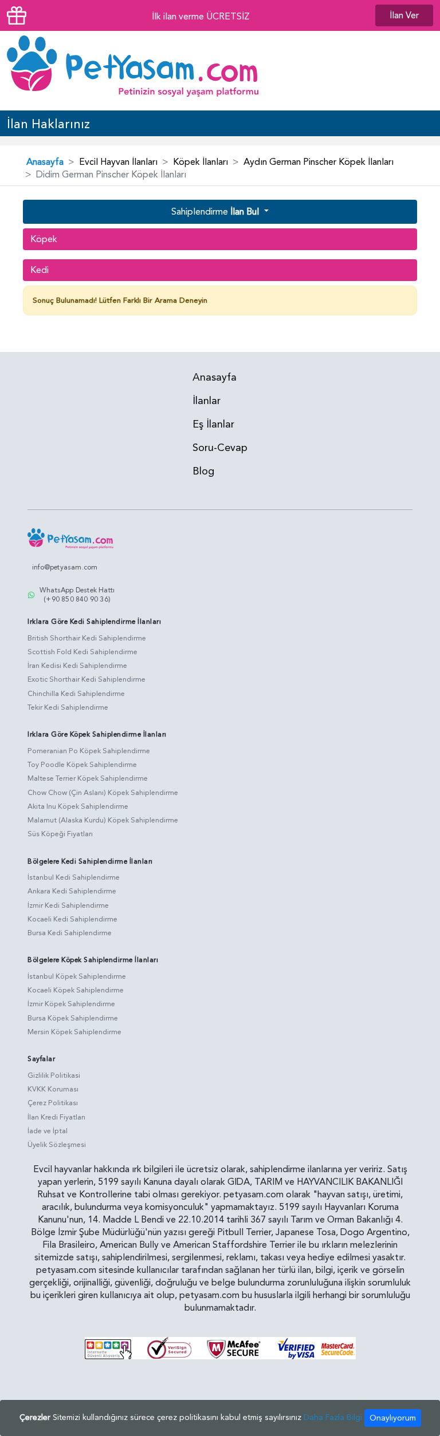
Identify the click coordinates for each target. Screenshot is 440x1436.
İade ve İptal (48, 1131)
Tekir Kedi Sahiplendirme (68, 707)
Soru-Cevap (219, 448)
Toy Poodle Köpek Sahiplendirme (82, 764)
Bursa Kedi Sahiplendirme (70, 932)
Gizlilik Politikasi (54, 1075)
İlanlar (206, 401)
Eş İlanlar (213, 424)
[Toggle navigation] (416, 70)
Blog (203, 471)
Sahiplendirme (215, 211)
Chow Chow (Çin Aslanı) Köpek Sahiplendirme (103, 792)
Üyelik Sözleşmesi (57, 1144)
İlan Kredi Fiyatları (56, 1117)
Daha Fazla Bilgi (333, 1417)
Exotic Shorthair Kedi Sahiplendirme (87, 679)
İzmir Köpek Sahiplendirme (71, 1003)
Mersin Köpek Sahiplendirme (74, 1032)
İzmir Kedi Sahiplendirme (68, 905)
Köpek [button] (43, 239)
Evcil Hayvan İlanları (118, 162)
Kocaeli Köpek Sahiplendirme (76, 990)
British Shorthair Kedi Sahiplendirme (87, 638)
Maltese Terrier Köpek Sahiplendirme (88, 778)
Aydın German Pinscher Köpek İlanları (318, 162)
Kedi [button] (39, 270)
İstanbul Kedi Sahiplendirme (74, 877)
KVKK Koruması (53, 1089)
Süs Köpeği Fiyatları (60, 833)
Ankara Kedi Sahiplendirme (72, 891)
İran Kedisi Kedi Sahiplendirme (77, 665)
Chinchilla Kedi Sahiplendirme (76, 693)
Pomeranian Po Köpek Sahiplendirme (89, 750)
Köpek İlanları (200, 162)
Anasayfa (45, 162)
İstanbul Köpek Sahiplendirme (77, 976)
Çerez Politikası (53, 1102)
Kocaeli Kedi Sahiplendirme (72, 919)
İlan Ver (404, 15)
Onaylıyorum (393, 1418)
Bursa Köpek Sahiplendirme (73, 1018)
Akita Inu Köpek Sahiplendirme (78, 806)
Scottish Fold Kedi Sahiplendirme (83, 651)
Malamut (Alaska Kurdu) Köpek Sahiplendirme (103, 820)
